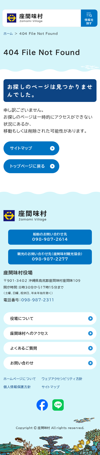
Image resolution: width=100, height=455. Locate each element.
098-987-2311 (37, 300)
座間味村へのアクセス (29, 333)
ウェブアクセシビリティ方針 (62, 378)
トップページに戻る (27, 166)
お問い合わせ (22, 363)
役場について (22, 318)
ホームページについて (19, 378)
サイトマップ (21, 148)
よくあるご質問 (23, 348)
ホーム (8, 33)
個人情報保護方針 (17, 387)
